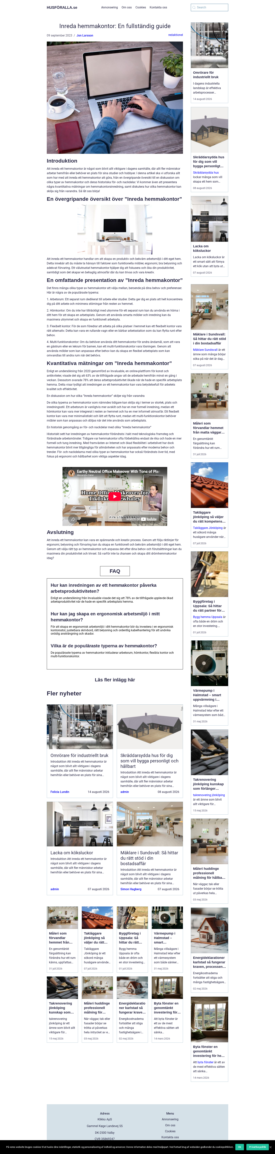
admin (124, 792)
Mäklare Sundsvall (205, 350)
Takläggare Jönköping (208, 528)
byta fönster (205, 1062)
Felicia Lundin (60, 792)
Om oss (127, 7)
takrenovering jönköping (209, 795)
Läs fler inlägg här (115, 679)
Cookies (140, 7)
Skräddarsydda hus (206, 172)
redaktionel (175, 35)
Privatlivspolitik (257, 1147)
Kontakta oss (158, 7)
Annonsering (109, 7)
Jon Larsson (85, 35)
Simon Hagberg (130, 889)
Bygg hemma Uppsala (207, 617)
